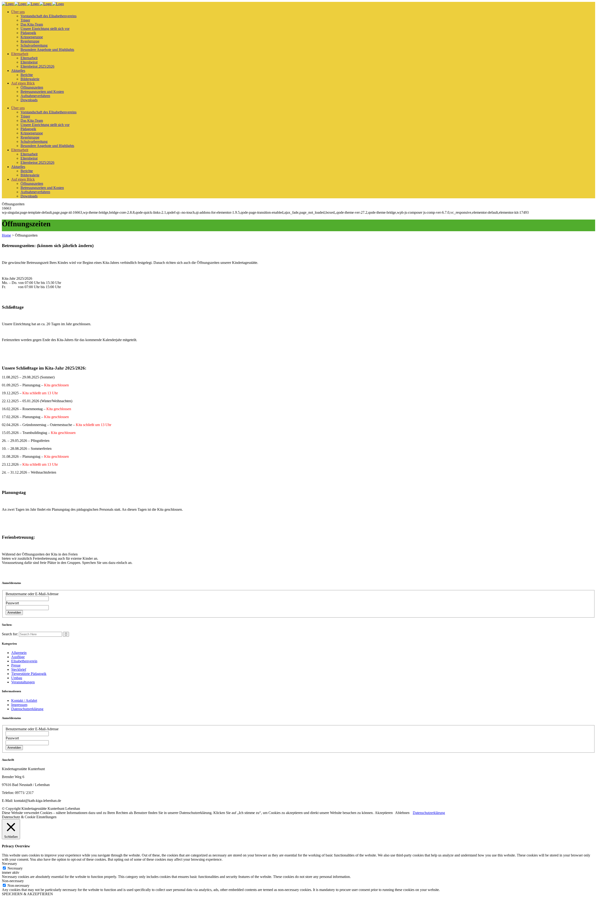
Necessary (15, 868)
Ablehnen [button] (402, 813)
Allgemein (19, 653)
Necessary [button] (9, 864)
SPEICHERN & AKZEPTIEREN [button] (27, 894)
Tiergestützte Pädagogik (28, 674)
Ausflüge (18, 657)
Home (6, 235)
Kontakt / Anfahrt (24, 700)
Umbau (16, 678)
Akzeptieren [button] (384, 813)
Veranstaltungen (23, 682)
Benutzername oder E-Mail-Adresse (32, 594)
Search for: (10, 634)
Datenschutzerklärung (27, 709)
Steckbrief (18, 669)
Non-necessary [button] (13, 881)
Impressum (19, 705)
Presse (16, 665)
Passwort (12, 603)
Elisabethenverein (24, 661)
